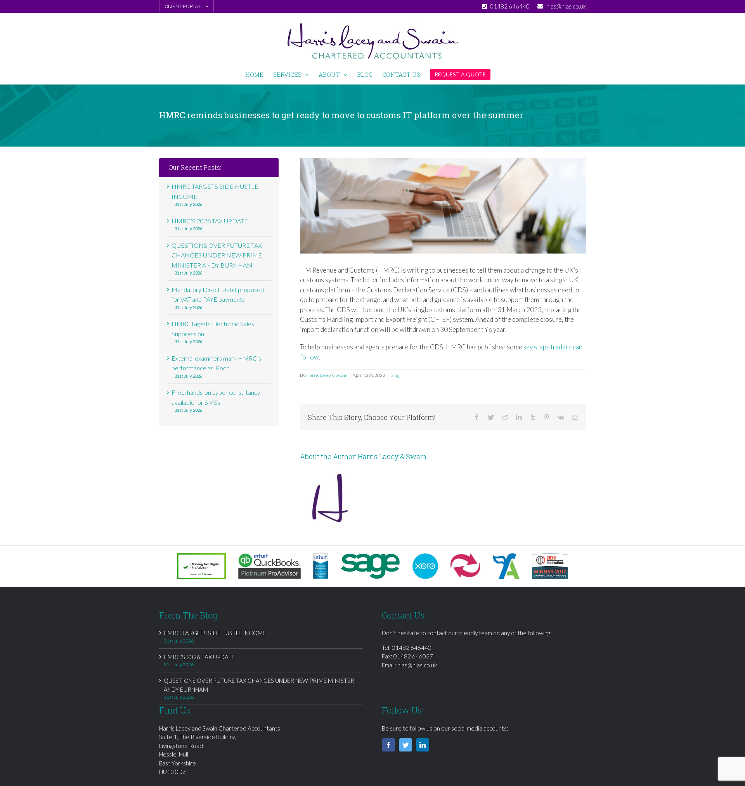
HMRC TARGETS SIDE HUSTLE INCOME (215, 632)
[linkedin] (422, 744)
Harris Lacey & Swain (327, 375)
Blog (394, 375)
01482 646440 (411, 647)
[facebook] (388, 744)
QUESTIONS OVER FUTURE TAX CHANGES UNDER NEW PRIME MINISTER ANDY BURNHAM (217, 255)
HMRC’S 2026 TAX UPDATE (210, 221)
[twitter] (405, 744)
